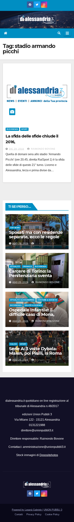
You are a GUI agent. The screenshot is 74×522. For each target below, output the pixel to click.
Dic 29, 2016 (16, 149)
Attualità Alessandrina (22, 300)
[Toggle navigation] (67, 33)
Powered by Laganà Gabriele (27, 509)
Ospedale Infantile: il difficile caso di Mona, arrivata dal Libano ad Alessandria (31, 316)
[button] (59, 33)
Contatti (19, 514)
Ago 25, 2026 (20, 243)
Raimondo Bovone (42, 149)
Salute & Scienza (33, 305)
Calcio (13, 344)
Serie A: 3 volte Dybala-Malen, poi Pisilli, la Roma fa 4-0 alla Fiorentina (35, 353)
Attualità (15, 266)
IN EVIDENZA (12, 129)
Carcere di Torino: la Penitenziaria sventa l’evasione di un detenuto (35, 276)
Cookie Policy (52, 514)
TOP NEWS (15, 228)
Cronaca (27, 266)
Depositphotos (49, 455)
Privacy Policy (33, 514)
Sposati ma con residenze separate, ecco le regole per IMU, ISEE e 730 (36, 237)
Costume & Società (47, 300)
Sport (24, 129)
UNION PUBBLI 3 (53, 509)
